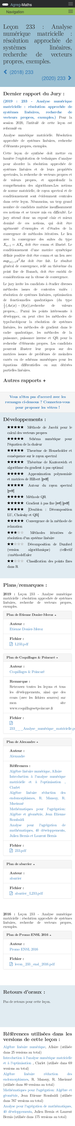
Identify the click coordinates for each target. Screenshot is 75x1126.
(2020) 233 (54, 78)
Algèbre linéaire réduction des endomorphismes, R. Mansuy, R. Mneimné (37, 798)
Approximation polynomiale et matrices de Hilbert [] (39, 476)
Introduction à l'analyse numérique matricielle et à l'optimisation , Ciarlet (37, 781)
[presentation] (37, 132)
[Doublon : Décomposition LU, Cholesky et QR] (39, 512)
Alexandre (17, 756)
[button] (37, 615)
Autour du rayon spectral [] (39, 488)
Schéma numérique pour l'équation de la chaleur (39, 441)
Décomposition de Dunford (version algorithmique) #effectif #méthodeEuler (39, 549)
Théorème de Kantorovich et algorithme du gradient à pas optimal (39, 465)
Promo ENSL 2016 (24, 949)
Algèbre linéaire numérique (24, 1047)
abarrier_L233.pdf (27, 893)
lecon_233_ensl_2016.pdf (33, 964)
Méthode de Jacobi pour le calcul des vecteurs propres (39, 430)
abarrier (15, 878)
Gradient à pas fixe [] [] (47, 503)
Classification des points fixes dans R (39, 564)
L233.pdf (20, 644)
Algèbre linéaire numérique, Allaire (36, 771)
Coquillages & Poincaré (27, 671)
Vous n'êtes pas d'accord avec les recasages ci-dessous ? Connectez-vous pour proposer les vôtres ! (37, 402)
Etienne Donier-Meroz (26, 629)
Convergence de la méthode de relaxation (39, 524)
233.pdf (19, 850)
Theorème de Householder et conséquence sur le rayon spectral (39, 453)
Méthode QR (35, 497)
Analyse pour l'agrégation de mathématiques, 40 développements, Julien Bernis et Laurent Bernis (37, 830)
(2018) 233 (20, 71)
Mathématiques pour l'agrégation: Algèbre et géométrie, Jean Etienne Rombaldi (37, 814)
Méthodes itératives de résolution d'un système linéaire (39, 535)
